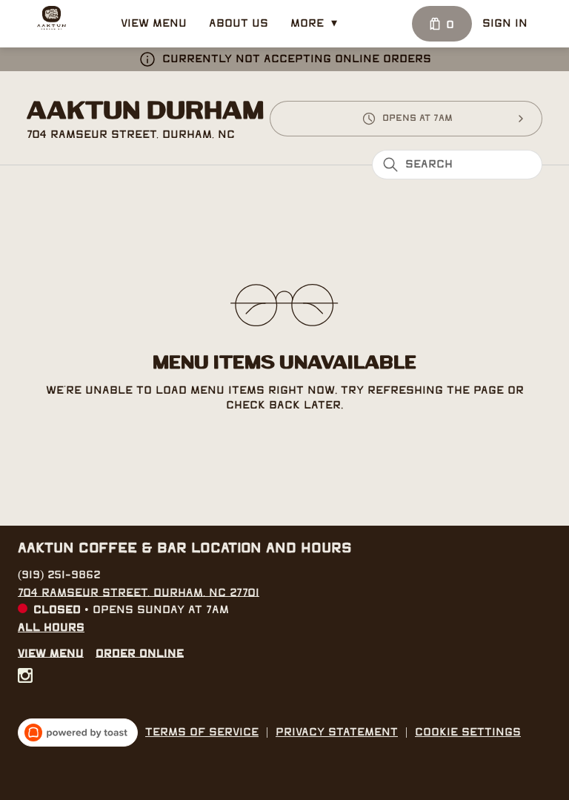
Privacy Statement (337, 732)
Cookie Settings (468, 732)
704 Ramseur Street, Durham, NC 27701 (138, 592)
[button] (317, 24)
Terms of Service (202, 732)
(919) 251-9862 (59, 574)
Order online (140, 653)
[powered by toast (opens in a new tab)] (77, 732)
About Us (238, 24)
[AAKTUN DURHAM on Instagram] (25, 678)
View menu (51, 653)
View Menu (154, 24)
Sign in (505, 24)
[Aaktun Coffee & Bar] (51, 18)
